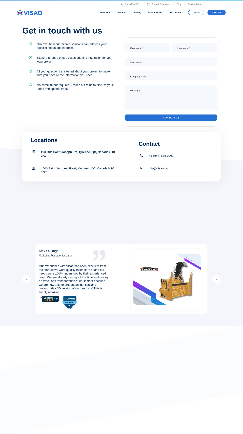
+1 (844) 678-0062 (161, 155)
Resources (175, 12)
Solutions (105, 12)
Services (122, 12)
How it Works (155, 12)
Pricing (137, 12)
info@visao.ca (158, 168)
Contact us (171, 117)
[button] (26, 279)
